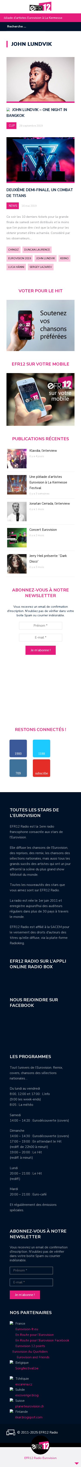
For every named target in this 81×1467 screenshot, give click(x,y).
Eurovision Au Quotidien (29, 1351)
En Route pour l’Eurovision (34, 1335)
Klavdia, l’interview (43, 450)
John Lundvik (45, 258)
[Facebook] (58, 26)
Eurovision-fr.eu (26, 1329)
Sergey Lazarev (41, 267)
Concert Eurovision (43, 530)
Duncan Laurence (37, 249)
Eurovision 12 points (30, 1346)
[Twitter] (71, 26)
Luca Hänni (16, 267)
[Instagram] (65, 26)
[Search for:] (20, 26)
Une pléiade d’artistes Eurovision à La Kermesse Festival (48, 482)
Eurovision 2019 (19, 258)
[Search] (42, 26)
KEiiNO (64, 258)
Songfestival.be (26, 1368)
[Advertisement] (41, 693)
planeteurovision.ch (29, 1406)
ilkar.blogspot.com (28, 1417)
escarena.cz (23, 1384)
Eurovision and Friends (29, 1357)
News (13, 206)
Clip (12, 126)
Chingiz (13, 249)
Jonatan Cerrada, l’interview (40, 18)
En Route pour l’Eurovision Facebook (42, 1340)
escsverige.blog (26, 1395)
